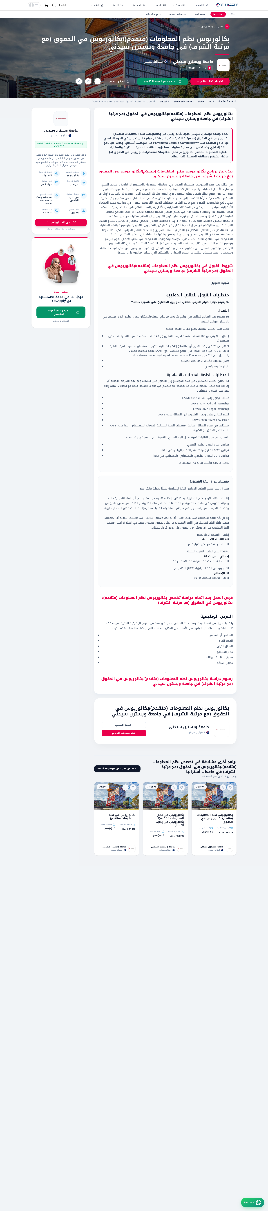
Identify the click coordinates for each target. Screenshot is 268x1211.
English (62, 5)
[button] (34, 5)
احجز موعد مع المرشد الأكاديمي (58, 312)
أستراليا (201, 101)
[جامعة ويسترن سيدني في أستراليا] (61, 119)
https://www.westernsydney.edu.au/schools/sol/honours (166, 355)
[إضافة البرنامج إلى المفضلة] (88, 81)
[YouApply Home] (226, 5)
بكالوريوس (164, 101)
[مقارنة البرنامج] (97, 81)
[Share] (79, 81)
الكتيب (208, 462)
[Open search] (54, 5)
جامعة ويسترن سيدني (193, 61)
